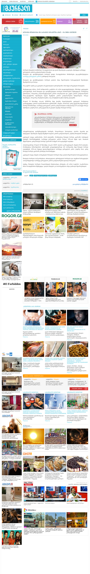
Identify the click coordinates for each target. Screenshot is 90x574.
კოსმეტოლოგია (8, 75)
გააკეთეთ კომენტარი (80, 184)
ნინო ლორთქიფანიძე (9, 205)
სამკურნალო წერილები (30, 392)
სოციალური (9, 117)
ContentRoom (81, 190)
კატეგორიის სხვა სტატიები (31, 306)
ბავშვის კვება (15, 183)
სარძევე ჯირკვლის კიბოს (32, 76)
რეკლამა (23, 1)
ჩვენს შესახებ (13, 1)
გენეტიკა (8, 95)
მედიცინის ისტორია (11, 92)
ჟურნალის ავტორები (9, 140)
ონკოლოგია (7, 73)
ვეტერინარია (9, 98)
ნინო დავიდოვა (7, 196)
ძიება (84, 15)
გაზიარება (84, 179)
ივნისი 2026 (17, 169)
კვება (31, 175)
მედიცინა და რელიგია (9, 107)
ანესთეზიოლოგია (10, 127)
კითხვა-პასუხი (7, 174)
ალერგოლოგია (8, 56)
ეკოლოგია (8, 114)
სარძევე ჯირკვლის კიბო (40, 175)
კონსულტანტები (8, 194)
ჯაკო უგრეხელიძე (8, 208)
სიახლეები (6, 39)
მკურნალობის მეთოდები (9, 123)
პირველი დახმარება (11, 130)
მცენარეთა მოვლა (11, 101)
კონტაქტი (31, 1)
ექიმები (16, 15)
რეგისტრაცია (84, 1)
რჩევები (7, 111)
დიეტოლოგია (7, 58)
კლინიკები (7, 15)
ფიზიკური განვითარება (10, 178)
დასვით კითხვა (77, 388)
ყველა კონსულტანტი (13, 211)
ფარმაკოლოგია (10, 89)
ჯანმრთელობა (52, 175)
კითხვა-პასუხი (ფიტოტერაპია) (33, 376)
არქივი (5, 169)
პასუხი (72, 125)
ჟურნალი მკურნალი (27, 15)
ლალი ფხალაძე (7, 199)
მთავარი (4, 1)
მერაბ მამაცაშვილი (8, 202)
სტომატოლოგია (8, 50)
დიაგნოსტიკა (7, 136)
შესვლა (75, 1)
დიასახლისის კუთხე (11, 104)
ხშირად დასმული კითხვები (46, 1)
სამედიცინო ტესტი (9, 133)
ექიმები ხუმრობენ (8, 81)
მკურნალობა (15, 187)
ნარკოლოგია (7, 61)
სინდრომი (8, 120)
